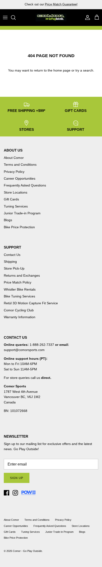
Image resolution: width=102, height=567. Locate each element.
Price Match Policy (17, 282)
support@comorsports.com (24, 350)
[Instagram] (15, 492)
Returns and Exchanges (22, 275)
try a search (84, 70)
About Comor (14, 158)
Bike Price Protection (19, 227)
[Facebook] (6, 492)
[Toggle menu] (5, 17)
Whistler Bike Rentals (20, 289)
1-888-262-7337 (42, 345)
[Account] (86, 17)
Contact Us (12, 255)
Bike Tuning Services (19, 296)
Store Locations (15, 192)
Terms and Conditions (20, 164)
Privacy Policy (14, 171)
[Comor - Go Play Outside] (51, 17)
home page (61, 70)
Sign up (16, 478)
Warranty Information (19, 317)
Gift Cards (11, 199)
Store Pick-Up (14, 268)
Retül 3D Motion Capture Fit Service (31, 303)
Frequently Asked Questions (25, 185)
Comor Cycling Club (19, 310)
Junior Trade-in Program (22, 213)
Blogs (8, 220)
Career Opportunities (19, 178)
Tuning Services (75, 6)
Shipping (10, 261)
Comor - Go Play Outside (27, 551)
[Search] (15, 17)
